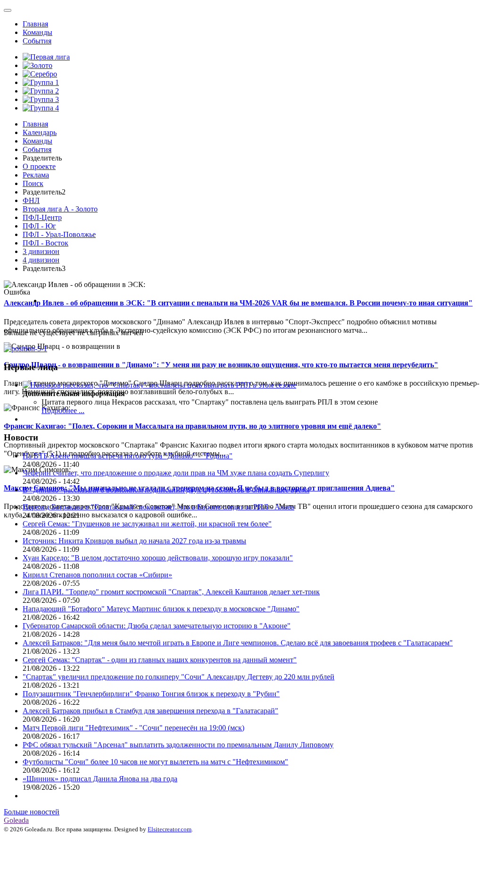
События (37, 41)
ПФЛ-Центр (42, 217)
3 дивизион (41, 251)
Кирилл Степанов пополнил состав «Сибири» (97, 575)
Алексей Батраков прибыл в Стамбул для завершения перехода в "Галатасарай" (150, 711)
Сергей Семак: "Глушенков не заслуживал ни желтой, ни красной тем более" (147, 524)
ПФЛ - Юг (39, 226)
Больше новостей (31, 812)
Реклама (36, 175)
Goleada (16, 820)
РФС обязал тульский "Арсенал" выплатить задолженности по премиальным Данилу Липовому (178, 745)
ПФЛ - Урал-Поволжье (59, 234)
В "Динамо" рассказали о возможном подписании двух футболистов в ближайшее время (166, 490)
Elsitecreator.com (170, 829)
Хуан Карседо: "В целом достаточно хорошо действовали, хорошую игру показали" (158, 558)
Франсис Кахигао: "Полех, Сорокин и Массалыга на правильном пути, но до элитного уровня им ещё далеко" (192, 426)
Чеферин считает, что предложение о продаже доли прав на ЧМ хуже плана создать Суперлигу (176, 473)
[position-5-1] (25, 349)
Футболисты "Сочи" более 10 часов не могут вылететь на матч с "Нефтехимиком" (155, 762)
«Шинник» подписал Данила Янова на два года (100, 779)
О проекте (39, 166)
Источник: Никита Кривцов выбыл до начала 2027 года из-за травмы (134, 541)
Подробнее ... (63, 410)
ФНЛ (31, 200)
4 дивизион (41, 260)
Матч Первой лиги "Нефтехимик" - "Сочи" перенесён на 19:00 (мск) (133, 728)
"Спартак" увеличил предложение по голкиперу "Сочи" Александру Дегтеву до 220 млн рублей (178, 677)
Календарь (40, 132)
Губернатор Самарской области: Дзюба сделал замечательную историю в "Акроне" (157, 626)
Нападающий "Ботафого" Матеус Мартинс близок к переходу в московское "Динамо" (161, 609)
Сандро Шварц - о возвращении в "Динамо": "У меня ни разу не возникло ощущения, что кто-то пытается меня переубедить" (221, 365)
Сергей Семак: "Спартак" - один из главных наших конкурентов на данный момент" (160, 660)
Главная (35, 24)
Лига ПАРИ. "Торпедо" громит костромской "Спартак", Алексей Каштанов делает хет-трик (171, 592)
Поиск (33, 183)
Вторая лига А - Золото (60, 209)
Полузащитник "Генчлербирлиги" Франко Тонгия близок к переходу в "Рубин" (151, 694)
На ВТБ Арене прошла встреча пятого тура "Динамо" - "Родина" (128, 456)
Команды (37, 32)
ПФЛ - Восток (45, 243)
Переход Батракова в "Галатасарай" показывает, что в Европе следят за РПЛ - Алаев (158, 507)
